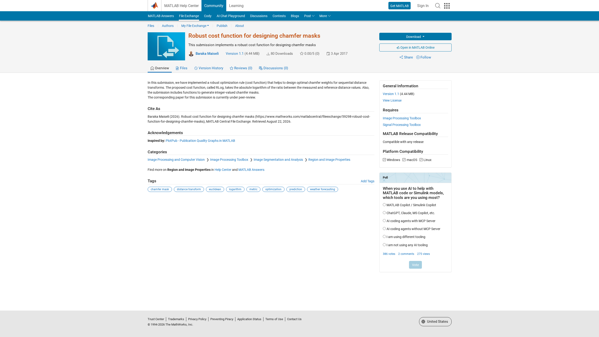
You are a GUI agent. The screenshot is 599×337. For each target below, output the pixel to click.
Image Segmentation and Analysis (279, 159)
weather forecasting (322, 189)
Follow (425, 57)
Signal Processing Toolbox (402, 125)
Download (414, 37)
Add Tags (367, 181)
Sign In (423, 6)
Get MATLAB (399, 6)
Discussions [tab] (275, 68)
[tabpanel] (300, 179)
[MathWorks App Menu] (447, 6)
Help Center (223, 170)
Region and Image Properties (329, 159)
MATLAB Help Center (181, 6)
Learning (236, 6)
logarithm (235, 189)
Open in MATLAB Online (417, 47)
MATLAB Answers (161, 16)
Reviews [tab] (242, 68)
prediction (295, 189)
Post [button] (307, 16)
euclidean (215, 189)
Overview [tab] (161, 68)
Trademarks (176, 319)
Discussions (258, 16)
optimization (273, 189)
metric (253, 189)
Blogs (295, 16)
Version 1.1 (235, 53)
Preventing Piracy (221, 319)
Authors (168, 25)
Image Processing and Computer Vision (176, 159)
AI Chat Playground (231, 16)
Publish (222, 25)
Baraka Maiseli (207, 53)
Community (213, 6)
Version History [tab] (210, 68)
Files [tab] (183, 68)
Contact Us (294, 319)
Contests (279, 16)
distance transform (189, 189)
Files (151, 25)
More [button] (323, 16)
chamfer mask (160, 189)
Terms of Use (274, 319)
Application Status (249, 319)
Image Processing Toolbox (229, 159)
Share (408, 57)
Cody (208, 16)
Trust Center (156, 319)
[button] (437, 5)
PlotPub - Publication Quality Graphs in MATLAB (200, 141)
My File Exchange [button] (193, 25)
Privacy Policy (197, 319)
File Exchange (189, 16)
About (239, 25)
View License (392, 100)
